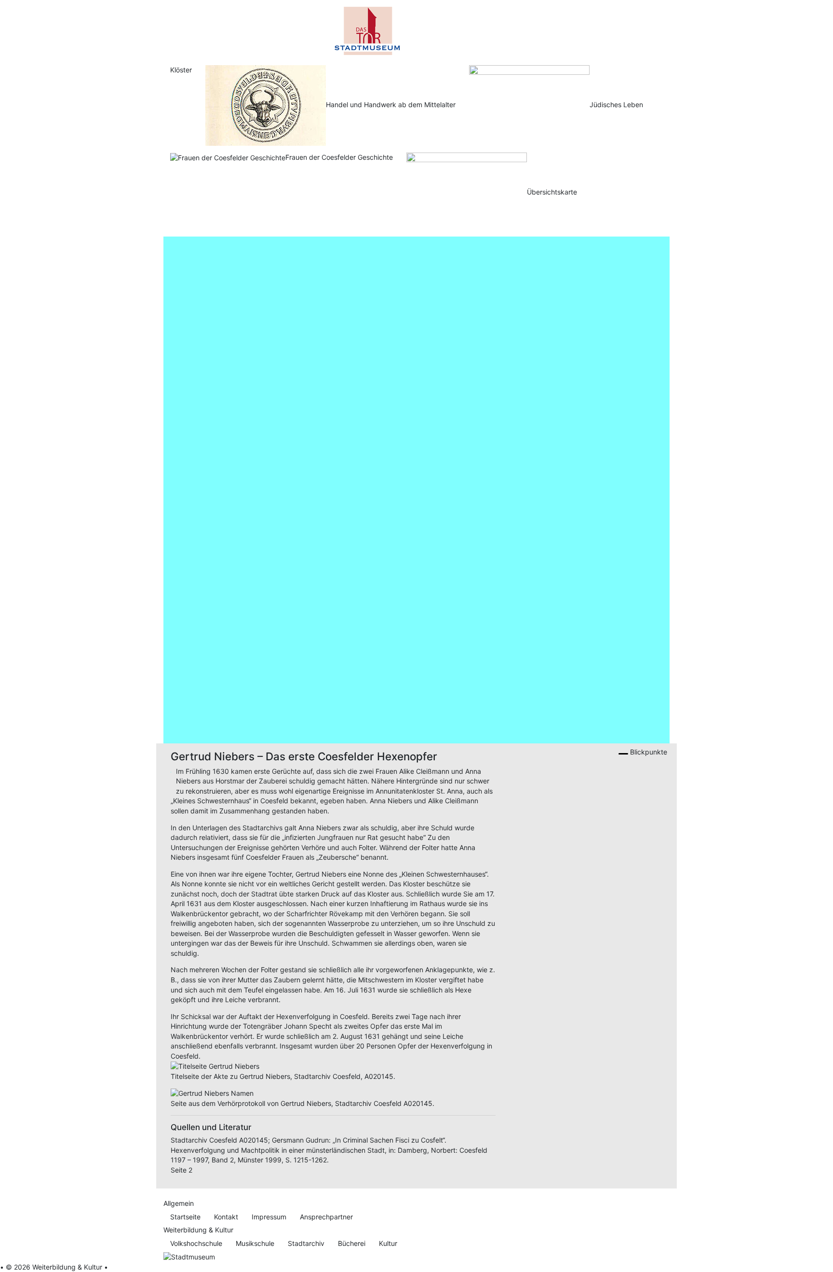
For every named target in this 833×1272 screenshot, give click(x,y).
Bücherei (351, 1243)
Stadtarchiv (306, 1243)
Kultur (388, 1243)
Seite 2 (181, 1170)
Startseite (185, 1217)
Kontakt (226, 1217)
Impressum (269, 1217)
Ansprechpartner (326, 1217)
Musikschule (255, 1243)
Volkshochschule (196, 1243)
